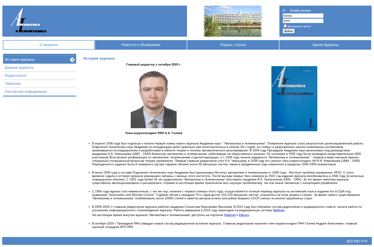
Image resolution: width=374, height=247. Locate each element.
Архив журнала (325, 45)
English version (300, 10)
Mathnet (278, 210)
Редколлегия (15, 76)
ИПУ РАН (353, 241)
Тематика (13, 84)
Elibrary (244, 215)
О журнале (49, 45)
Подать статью (233, 45)
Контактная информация (26, 92)
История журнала (19, 59)
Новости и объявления (140, 45)
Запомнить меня (299, 26)
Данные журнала (19, 67)
